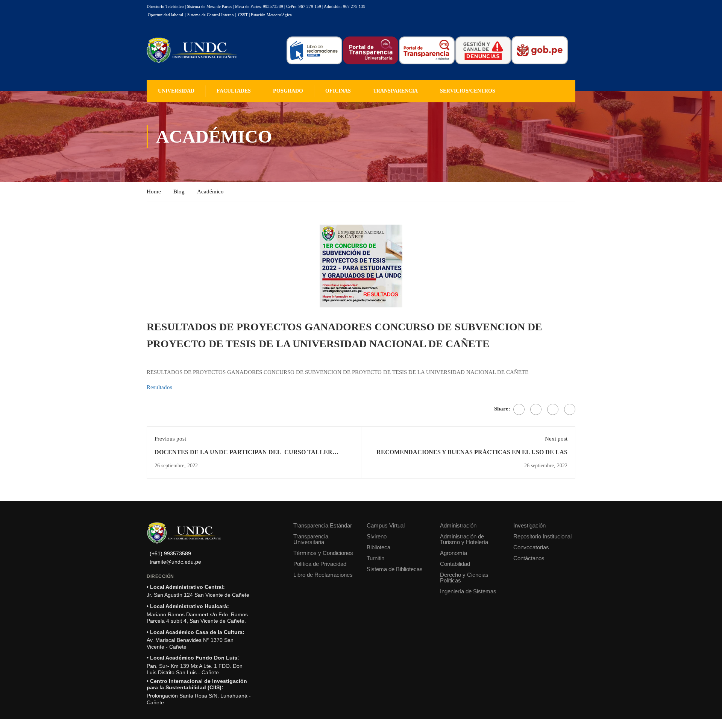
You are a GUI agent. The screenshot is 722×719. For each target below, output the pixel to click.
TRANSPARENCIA (395, 91)
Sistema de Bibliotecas (395, 569)
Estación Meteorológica (271, 14)
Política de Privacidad (319, 564)
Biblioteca (378, 547)
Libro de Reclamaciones (323, 575)
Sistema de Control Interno (210, 14)
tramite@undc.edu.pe (175, 562)
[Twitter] (536, 409)
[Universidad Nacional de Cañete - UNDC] (192, 51)
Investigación (529, 525)
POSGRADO (288, 91)
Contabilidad (455, 564)
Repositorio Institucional (542, 536)
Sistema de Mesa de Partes (209, 6)
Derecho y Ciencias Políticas (464, 578)
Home (154, 191)
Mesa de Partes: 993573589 (259, 6)
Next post (556, 439)
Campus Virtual (386, 525)
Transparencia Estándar (322, 525)
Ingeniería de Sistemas (468, 591)
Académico (210, 191)
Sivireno (377, 536)
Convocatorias (531, 547)
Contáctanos (529, 558)
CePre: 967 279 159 (303, 6)
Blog (179, 191)
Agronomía (453, 553)
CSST (243, 14)
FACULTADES (234, 91)
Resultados (159, 387)
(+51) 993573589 (170, 553)
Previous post (170, 439)
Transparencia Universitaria (310, 539)
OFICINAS (338, 91)
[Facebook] (519, 409)
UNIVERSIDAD (176, 91)
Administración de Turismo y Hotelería (464, 539)
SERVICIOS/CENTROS (467, 91)
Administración (458, 525)
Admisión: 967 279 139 (345, 6)
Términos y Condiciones (323, 553)
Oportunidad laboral (165, 14)
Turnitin (375, 558)
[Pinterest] (552, 409)
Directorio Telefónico (165, 6)
